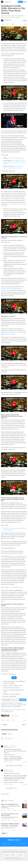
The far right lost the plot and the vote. (9, 817)
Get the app (20, 855)
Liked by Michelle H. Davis (9, 747)
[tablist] (6, 734)
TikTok (19, 710)
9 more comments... (5, 794)
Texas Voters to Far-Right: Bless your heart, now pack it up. (10, 806)
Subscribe (20, 1)
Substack (8, 858)
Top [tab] (2, 800)
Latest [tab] (6, 800)
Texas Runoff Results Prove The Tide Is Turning (9, 814)
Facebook (10, 710)
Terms (16, 851)
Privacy (13, 851)
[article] (14, 807)
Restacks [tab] (10, 733)
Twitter (15, 710)
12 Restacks (16, 715)
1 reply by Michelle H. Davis (11, 788)
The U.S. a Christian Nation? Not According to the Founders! (13, 167)
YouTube (3, 711)
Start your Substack (10, 855)
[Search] (25, 800)
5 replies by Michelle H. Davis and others (13, 765)
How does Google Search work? (16, 587)
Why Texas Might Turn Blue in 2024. (9, 827)
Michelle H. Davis (7, 19)
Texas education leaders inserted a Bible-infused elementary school (12, 288)
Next (24, 724)
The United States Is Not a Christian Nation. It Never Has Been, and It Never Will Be (14, 162)
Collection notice (22, 851)
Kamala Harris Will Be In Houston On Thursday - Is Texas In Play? (10, 824)
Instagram (10, 711)
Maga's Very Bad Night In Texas (9, 804)
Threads (23, 710)
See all (3, 833)
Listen (25, 20)
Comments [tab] (4, 733)
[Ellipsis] (26, 746)
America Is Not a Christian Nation (16, 158)
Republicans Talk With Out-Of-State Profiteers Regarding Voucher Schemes (14, 333)
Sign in (25, 1)
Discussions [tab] (11, 800)
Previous (5, 724)
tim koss (6, 746)
